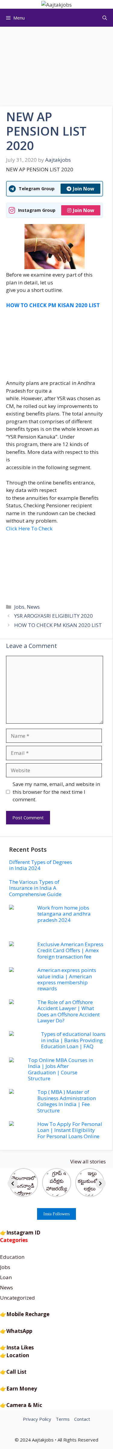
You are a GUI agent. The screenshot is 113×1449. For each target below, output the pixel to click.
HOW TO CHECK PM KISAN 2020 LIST (58, 625)
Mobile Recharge (27, 1314)
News (33, 606)
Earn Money (21, 1388)
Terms (63, 1419)
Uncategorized (17, 1297)
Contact (82, 1419)
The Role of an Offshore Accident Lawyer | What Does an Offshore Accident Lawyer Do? (68, 1011)
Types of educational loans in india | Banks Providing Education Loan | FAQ (73, 1040)
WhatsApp (19, 1331)
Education (12, 1256)
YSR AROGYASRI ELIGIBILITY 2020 (53, 615)
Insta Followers (56, 1214)
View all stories (88, 1161)
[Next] (101, 1183)
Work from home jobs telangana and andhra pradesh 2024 (64, 913)
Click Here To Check (29, 528)
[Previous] (13, 1183)
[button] (104, 18)
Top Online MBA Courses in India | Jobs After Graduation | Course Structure (60, 1069)
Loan (6, 1277)
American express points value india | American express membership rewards (66, 979)
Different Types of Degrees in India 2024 (40, 865)
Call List (16, 1371)
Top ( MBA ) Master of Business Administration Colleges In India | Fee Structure (66, 1101)
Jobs (19, 606)
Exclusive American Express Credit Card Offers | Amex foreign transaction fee (70, 950)
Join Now (83, 188)
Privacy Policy (37, 1419)
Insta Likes (20, 1347)
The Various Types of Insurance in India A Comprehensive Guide (35, 888)
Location (17, 1355)
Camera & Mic (24, 1405)
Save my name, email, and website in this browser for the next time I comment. (56, 792)
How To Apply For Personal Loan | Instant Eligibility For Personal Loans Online (69, 1130)
